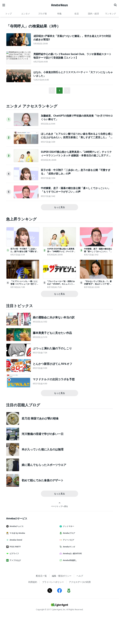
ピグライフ (14, 553)
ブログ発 (42, 13)
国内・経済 (93, 13)
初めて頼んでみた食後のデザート (43, 480)
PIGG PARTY (15, 546)
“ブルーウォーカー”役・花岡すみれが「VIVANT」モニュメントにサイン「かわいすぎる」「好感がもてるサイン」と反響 (61, 285)
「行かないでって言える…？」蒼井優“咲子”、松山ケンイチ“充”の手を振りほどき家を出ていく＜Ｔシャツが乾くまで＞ (98, 285)
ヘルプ (80, 575)
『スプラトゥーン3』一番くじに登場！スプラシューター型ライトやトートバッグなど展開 (24, 284)
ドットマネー (68, 526)
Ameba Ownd (16, 540)
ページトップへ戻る (59, 506)
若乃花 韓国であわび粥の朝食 (40, 418)
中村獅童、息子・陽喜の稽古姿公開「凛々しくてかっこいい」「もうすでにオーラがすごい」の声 (75, 189)
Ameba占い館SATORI (72, 553)
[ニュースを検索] (115, 5)
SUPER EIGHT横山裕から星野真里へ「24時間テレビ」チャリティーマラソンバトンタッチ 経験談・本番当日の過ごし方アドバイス (76, 155)
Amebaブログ (69, 533)
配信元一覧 (41, 575)
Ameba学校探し (70, 560)
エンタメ (25, 13)
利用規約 (32, 581)
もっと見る (59, 207)
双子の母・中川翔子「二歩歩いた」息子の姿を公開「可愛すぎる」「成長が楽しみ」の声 (24, 251)
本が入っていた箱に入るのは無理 (43, 449)
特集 (59, 13)
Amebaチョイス (17, 526)
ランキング (110, 13)
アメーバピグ (68, 540)
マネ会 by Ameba (17, 533)
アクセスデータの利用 (80, 581)
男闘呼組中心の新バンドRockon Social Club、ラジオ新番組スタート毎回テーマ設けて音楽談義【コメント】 (72, 55)
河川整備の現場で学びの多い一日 (43, 434)
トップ (8, 13)
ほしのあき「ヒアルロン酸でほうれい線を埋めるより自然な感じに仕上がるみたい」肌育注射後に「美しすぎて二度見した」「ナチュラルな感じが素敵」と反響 (77, 137)
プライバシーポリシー (53, 581)
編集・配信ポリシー (61, 575)
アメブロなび (15, 560)
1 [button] (59, 90)
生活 (76, 13)
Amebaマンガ (69, 546)
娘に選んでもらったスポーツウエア (44, 465)
